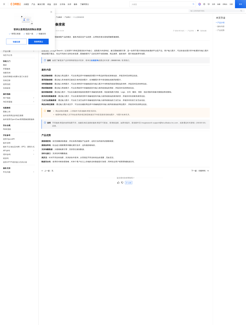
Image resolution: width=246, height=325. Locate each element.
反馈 (129, 182)
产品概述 (59, 17)
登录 (240, 4)
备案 (218, 4)
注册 (231, 4)
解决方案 (41, 4)
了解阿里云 (84, 4)
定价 (55, 4)
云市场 (62, 4)
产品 (33, 4)
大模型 (26, 4)
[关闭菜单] (4, 4)
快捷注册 (16, 41)
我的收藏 (203, 30)
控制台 (225, 4)
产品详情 (191, 30)
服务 (75, 4)
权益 (49, 4)
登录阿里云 (38, 41)
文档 (213, 4)
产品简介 (68, 17)
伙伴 (69, 4)
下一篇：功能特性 (198, 170)
